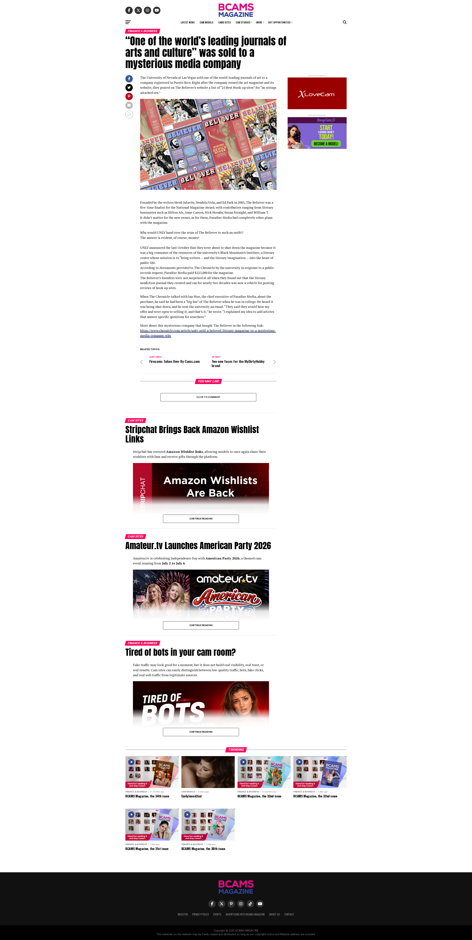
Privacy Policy (200, 914)
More (259, 22)
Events (217, 914)
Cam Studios (243, 22)
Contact (289, 914)
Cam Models (206, 22)
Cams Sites (224, 22)
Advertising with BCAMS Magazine (245, 914)
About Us (274, 914)
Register (183, 914)
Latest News (188, 22)
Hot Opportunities (279, 22)
